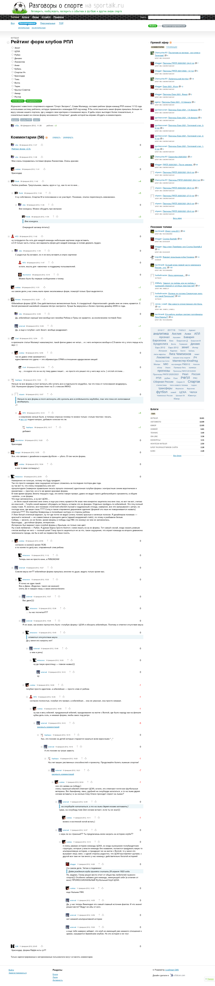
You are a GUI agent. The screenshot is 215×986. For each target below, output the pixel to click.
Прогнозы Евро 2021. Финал (175, 94)
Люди (35, 17)
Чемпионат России (165, 395)
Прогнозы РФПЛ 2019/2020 (184, 371)
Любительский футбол (178, 78)
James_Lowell (161, 303)
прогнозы (164, 370)
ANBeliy (158, 283)
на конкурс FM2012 (180, 364)
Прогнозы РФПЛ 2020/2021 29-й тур (184, 180)
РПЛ (158, 378)
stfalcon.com (177, 975)
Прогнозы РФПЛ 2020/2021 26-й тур (178, 203)
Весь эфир (177, 218)
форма (15, 119)
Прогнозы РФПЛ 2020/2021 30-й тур (178, 172)
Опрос (168, 367)
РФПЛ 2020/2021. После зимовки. (178, 164)
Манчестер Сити (162, 361)
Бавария (189, 337)
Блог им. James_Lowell (165, 309)
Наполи (196, 364)
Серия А (181, 381)
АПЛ (197, 333)
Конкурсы (155, 440)
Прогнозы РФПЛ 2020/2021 (166, 374)
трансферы (165, 388)
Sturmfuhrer (27, 274)
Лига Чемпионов (180, 354)
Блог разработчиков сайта (164, 447)
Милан (157, 364)
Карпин (173, 350)
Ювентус (192, 395)
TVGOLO (182, 330)
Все (13, 23)
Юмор (177, 398)
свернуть (57, 137)
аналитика (161, 333)
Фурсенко (191, 388)
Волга (17, 82)
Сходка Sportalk (170, 238)
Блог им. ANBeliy (162, 288)
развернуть (68, 137)
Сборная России (163, 381)
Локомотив (19, 61)
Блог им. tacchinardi (163, 234)
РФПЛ (185, 377)
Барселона (159, 340)
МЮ (165, 364)
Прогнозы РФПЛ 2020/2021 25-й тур (178, 211)
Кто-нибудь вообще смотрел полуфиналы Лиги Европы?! (179, 315)
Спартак (194, 381)
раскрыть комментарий (48, 726)
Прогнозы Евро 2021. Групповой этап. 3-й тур (179, 126)
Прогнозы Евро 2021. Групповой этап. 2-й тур (179, 137)
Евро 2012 (160, 347)
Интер (195, 347)
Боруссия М (196, 340)
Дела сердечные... (176, 275)
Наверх (210, 979)
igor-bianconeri (161, 109)
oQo (17, 125)
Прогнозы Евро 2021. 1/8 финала (182, 117)
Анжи (16, 65)
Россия (196, 374)
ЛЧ (195, 357)
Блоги (25, 17)
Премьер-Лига (180, 367)
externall (22, 326)
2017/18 (171, 330)
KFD (16, 236)
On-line (154, 436)
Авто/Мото (155, 422)
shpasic (22, 394)
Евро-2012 (173, 347)
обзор (159, 367)
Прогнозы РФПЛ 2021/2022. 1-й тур (178, 70)
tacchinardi (159, 231)
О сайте (46, 17)
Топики (15, 17)
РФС (195, 378)
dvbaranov (19, 476)
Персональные (47, 23)
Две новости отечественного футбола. (185, 303)
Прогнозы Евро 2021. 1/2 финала (176, 102)
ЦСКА (17, 51)
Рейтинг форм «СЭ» (21, 148)
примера (192, 367)
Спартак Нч (19, 72)
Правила (59, 17)
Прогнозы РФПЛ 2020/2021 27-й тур (178, 195)
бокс (171, 340)
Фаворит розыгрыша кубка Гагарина (178, 257)
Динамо (18, 58)
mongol (17, 452)
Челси (193, 392)
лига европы (160, 354)
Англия (176, 333)
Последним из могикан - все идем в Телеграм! (177, 54)
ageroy (158, 102)
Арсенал (164, 337)
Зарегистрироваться (174, 25)
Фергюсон (180, 388)
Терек (17, 86)
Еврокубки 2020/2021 (177, 156)
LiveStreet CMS (172, 969)
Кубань (17, 68)
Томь (16, 79)
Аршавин (176, 337)
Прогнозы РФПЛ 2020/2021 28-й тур (178, 187)
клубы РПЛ (26, 119)
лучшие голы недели (181, 357)
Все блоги (177, 455)
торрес (194, 385)
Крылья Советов (22, 89)
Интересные (24, 28)
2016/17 (161, 330)
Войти (152, 25)
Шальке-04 (180, 395)
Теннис (154, 433)
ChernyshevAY (161, 52)
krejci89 (158, 257)
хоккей (173, 392)
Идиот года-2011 (172, 231)
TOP (61, 23)
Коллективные (27, 23)
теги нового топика (179, 385)
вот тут (24, 419)
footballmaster (161, 275)
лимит (196, 354)
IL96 (16, 946)
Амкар (17, 93)
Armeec (18, 299)
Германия (183, 344)
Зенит (17, 47)
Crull (16, 338)
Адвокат (192, 330)
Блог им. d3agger (162, 58)
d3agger (73, 864)
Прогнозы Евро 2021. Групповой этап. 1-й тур (179, 147)
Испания (163, 350)
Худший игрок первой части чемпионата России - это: (178, 266)
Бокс (152, 451)
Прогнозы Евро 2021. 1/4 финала (182, 109)
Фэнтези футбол (158, 444)
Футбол (15, 38)
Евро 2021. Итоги (170, 86)
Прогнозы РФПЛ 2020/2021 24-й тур (178, 63)
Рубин (17, 54)
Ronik (17, 181)
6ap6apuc (18, 380)
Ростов (17, 96)
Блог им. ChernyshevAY (164, 66)
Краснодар (19, 75)
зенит (185, 347)
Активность (58, 980)
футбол (161, 391)
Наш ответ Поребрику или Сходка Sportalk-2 (182, 246)
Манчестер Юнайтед (185, 360)
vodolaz (18, 169)
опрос (36, 119)
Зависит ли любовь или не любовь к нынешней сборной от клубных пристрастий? (175, 284)
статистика (161, 385)
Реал (185, 374)
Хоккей (158, 260)
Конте (182, 350)
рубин (167, 378)
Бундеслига (160, 343)
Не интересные (39, 28)
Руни (175, 378)
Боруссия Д (182, 340)
